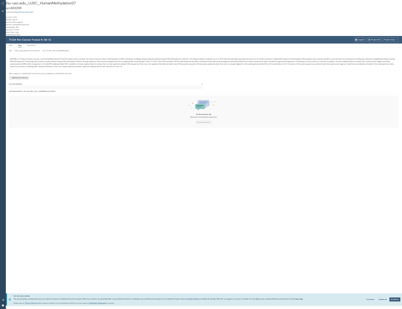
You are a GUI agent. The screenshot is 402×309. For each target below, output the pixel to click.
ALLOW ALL (395, 299)
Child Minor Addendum (97, 303)
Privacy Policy (193, 299)
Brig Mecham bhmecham (24, 12)
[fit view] (13, 125)
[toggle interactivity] (13, 128)
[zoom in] (13, 119)
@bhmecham (163, 178)
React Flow (181, 130)
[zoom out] (13, 122)
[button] (3, 11)
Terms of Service (31, 303)
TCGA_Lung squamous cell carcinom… (27, 51)
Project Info (375, 40)
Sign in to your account (376, 69)
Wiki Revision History (20, 93)
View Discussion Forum (187, 166)
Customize (370, 299)
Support (361, 40)
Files (10, 51)
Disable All (383, 299)
